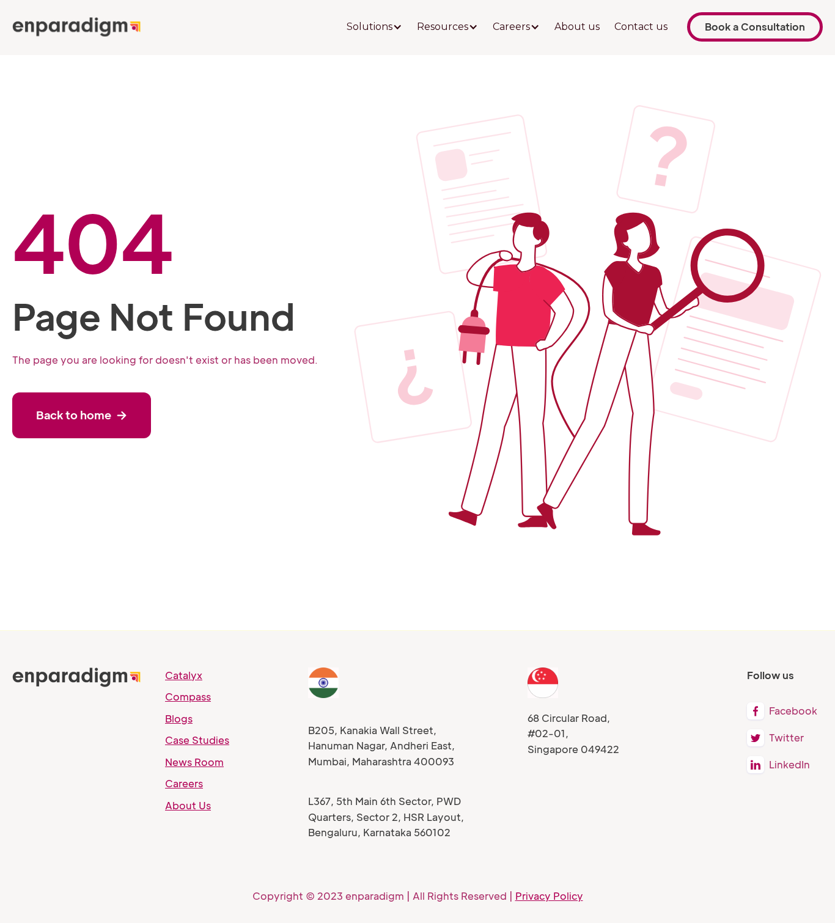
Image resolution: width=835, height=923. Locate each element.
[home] (76, 27)
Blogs (179, 718)
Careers (184, 783)
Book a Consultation (755, 26)
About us (577, 26)
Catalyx (183, 675)
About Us (188, 805)
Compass (188, 696)
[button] (374, 27)
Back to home (81, 415)
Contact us (641, 26)
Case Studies (197, 740)
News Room (194, 762)
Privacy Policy (549, 895)
